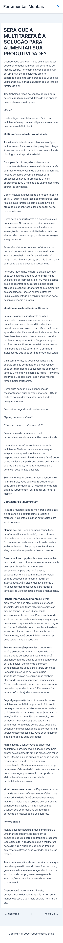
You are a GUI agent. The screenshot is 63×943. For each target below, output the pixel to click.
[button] (58, 7)
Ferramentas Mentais (23, 6)
